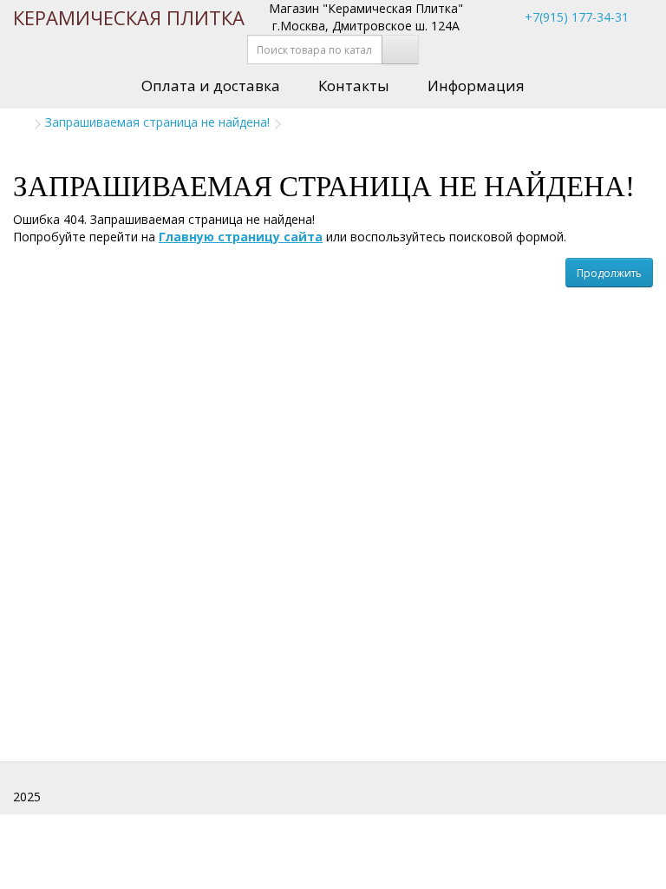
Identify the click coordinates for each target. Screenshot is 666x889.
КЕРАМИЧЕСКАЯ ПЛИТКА (129, 17)
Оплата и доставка (210, 85)
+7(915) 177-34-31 (575, 17)
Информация (476, 85)
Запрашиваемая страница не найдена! (157, 122)
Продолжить (609, 273)
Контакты (353, 85)
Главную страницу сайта (241, 236)
